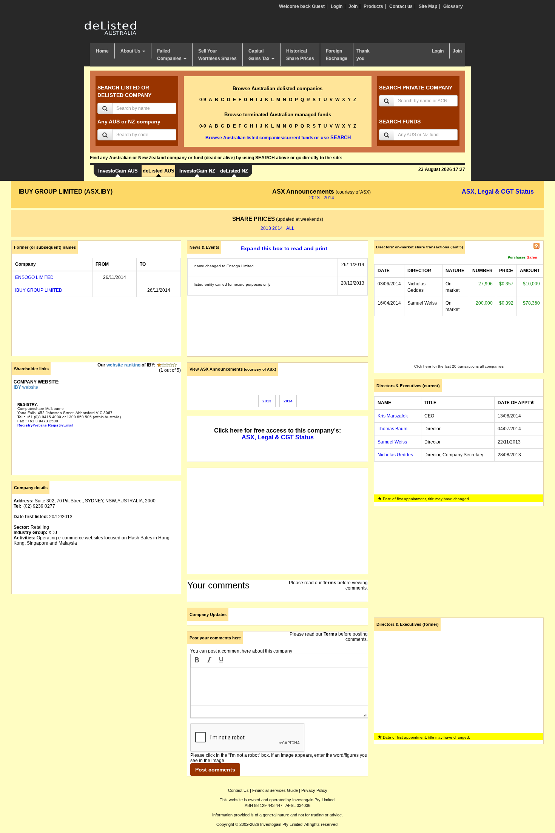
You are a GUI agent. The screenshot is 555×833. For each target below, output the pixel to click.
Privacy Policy (314, 790)
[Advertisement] (96, 652)
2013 (314, 197)
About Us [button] (131, 51)
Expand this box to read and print (283, 248)
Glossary (453, 6)
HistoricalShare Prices (300, 54)
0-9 (202, 99)
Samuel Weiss (392, 442)
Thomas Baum (392, 428)
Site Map (428, 6)
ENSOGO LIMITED (34, 277)
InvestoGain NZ (197, 171)
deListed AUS (158, 171)
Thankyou (363, 54)
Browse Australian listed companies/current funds (259, 137)
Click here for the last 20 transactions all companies (459, 366)
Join (353, 6)
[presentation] (197, 660)
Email (60, 425)
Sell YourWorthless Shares (217, 54)
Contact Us (238, 790)
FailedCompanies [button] (170, 54)
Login (336, 6)
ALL (290, 228)
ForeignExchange (336, 54)
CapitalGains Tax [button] (259, 54)
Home (102, 51)
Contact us (401, 6)
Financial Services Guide (275, 790)
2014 (329, 197)
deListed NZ (234, 171)
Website (32, 425)
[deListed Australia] (110, 27)
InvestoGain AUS (118, 171)
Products (373, 6)
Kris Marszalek (393, 416)
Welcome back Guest (302, 6)
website (26, 387)
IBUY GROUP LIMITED (38, 290)
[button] (197, 660)
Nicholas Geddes (395, 454)
